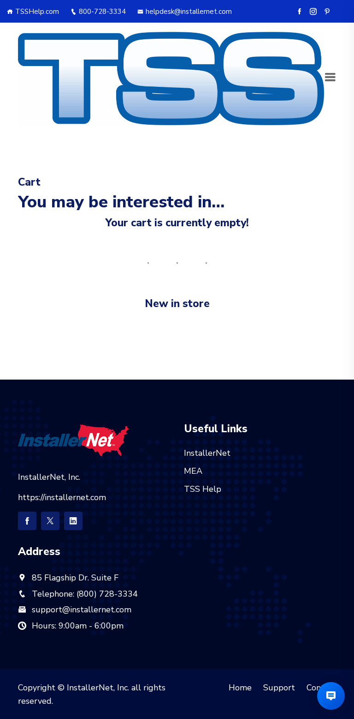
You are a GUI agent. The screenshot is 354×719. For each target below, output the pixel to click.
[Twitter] (50, 521)
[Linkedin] (73, 521)
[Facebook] (299, 11)
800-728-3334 (102, 11)
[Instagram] (313, 11)
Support (279, 687)
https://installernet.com (62, 497)
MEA (193, 471)
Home (240, 687)
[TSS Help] (171, 77)
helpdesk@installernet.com (189, 11)
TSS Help (202, 489)
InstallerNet (207, 453)
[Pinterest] (327, 11)
